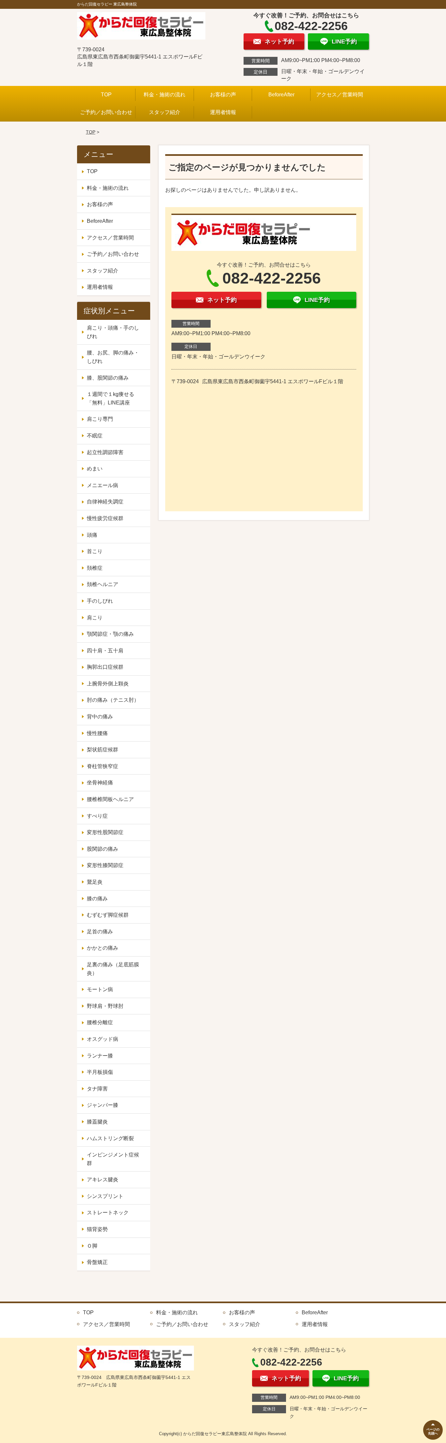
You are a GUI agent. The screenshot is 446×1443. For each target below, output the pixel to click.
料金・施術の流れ (164, 94)
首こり (95, 551)
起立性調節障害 (105, 452)
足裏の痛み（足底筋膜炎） (113, 969)
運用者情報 (223, 112)
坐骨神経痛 (100, 782)
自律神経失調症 (105, 501)
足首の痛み (100, 931)
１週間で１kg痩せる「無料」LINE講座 (110, 398)
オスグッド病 (102, 1039)
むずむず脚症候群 (108, 915)
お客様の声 (223, 94)
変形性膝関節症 (105, 865)
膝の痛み (97, 898)
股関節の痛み (102, 849)
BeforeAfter (281, 94)
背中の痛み (100, 716)
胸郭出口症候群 (105, 667)
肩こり (95, 617)
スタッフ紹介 (164, 112)
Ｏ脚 (92, 1246)
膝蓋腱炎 (97, 1121)
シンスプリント (105, 1196)
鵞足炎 (95, 882)
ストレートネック (108, 1212)
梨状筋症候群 (102, 749)
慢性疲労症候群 (105, 518)
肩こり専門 (100, 419)
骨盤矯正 (97, 1262)
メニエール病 (102, 485)
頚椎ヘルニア (102, 584)
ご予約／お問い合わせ (106, 112)
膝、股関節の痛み (108, 378)
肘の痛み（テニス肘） (113, 700)
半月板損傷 (100, 1072)
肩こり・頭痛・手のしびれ (113, 332)
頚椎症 (95, 568)
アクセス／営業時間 (339, 94)
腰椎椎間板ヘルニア (110, 799)
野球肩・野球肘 (105, 1006)
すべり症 (97, 816)
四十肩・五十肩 (105, 650)
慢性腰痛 (97, 733)
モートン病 (100, 989)
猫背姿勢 (97, 1229)
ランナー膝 (100, 1055)
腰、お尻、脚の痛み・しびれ (113, 357)
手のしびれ (100, 601)
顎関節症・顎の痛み (110, 634)
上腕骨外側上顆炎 (108, 683)
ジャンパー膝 (102, 1105)
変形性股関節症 (105, 832)
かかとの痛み (102, 948)
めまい (95, 468)
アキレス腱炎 (102, 1179)
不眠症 (95, 435)
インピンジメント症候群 (113, 1159)
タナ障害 (97, 1088)
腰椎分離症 (100, 1022)
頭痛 (92, 535)
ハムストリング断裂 (110, 1138)
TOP (106, 94)
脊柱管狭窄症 (102, 766)
